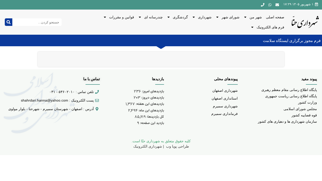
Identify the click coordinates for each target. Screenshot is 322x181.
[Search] (8, 22)
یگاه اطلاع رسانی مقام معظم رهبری (288, 90)
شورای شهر (230, 17)
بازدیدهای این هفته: (149, 104)
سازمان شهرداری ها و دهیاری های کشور (287, 121)
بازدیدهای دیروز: (152, 98)
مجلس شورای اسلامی (300, 109)
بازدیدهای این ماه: (151, 110)
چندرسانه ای (153, 17)
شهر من (256, 17)
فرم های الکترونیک (270, 27)
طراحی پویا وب (177, 146)
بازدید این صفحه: (151, 123)
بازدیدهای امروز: (152, 91)
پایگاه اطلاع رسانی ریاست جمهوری (291, 96)
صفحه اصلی (275, 17)
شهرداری (205, 17)
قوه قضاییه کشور (304, 115)
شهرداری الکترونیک (147, 146)
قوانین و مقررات (121, 17)
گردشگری (180, 17)
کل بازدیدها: (155, 117)
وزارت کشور (307, 102)
